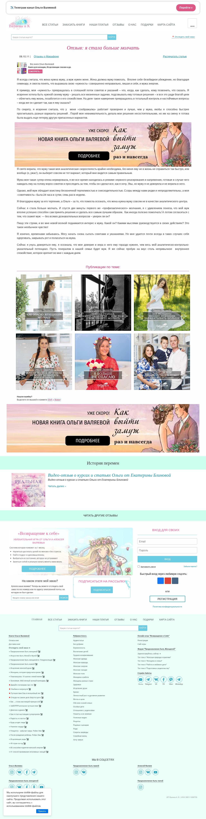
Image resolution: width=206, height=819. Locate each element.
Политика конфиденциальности (167, 606)
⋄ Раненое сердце (16, 727)
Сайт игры (142, 644)
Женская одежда (80, 659)
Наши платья (98, 24)
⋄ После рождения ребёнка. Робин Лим (25, 735)
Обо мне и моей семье (82, 703)
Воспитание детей (80, 652)
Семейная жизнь (80, 736)
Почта (140, 684)
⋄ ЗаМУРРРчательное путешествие (23, 706)
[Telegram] (34, 772)
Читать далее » (57, 486)
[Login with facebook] (160, 581)
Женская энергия (80, 666)
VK (156, 684)
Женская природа (80, 663)
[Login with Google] (167, 581)
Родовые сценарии (81, 725)
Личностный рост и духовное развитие (89, 696)
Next (197, 487)
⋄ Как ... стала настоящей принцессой (24, 702)
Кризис (76, 692)
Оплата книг (14, 640)
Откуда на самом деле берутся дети (25, 697)
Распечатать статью (175, 56)
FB (164, 684)
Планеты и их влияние (82, 714)
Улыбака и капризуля (18, 689)
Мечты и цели (78, 699)
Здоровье (77, 685)
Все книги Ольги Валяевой (49, 68)
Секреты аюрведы (80, 732)
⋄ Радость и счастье (17, 718)
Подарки (147, 24)
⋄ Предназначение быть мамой (22, 664)
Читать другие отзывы (100, 515)
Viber (171, 684)
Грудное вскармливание (83, 655)
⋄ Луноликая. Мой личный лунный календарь (27, 681)
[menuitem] (38, 641)
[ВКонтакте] (19, 772)
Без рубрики (78, 644)
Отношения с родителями (83, 710)
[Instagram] (12, 772)
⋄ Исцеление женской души (20, 668)
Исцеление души (80, 688)
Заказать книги (73, 24)
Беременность (79, 648)
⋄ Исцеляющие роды (17, 739)
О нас (132, 24)
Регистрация (167, 599)
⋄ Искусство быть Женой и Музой (23, 656)
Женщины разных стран (83, 681)
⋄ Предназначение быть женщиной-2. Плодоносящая (30, 660)
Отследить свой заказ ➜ (19, 648)
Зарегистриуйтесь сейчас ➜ (149, 654)
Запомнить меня (148, 566)
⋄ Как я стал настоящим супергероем (24, 714)
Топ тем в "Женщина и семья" (150, 661)
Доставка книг (14, 644)
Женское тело (79, 674)
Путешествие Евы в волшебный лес (25, 693)
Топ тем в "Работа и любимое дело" (152, 665)
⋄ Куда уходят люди (17, 722)
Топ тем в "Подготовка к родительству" (154, 668)
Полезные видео (80, 718)
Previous (8, 487)
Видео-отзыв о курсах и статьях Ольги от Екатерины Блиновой (109, 475)
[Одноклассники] (34, 787)
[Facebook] (27, 772)
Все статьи (50, 24)
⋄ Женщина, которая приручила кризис (25, 672)
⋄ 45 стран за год (16, 743)
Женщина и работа (81, 677)
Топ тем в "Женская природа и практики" (154, 657)
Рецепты (76, 721)
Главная (37, 619)
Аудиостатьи (78, 640)
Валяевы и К (19, 25)
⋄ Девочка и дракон (17, 710)
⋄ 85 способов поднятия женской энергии (26, 748)
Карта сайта (166, 24)
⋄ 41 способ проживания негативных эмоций (27, 752)
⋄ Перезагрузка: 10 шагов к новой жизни (25, 677)
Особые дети (78, 707)
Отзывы (118, 24)
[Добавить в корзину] (54, 661)
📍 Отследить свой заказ (183, 36)
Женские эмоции (80, 670)
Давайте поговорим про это (21, 685)
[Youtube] (41, 787)
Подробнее (37, 569)
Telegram (148, 684)
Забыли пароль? (190, 566)
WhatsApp (179, 684)
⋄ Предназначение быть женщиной (23, 652)
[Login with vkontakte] (174, 581)
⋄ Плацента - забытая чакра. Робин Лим (25, 731)
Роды (75, 729)
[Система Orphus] (54, 399)
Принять (42, 811)
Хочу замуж (78, 740)
